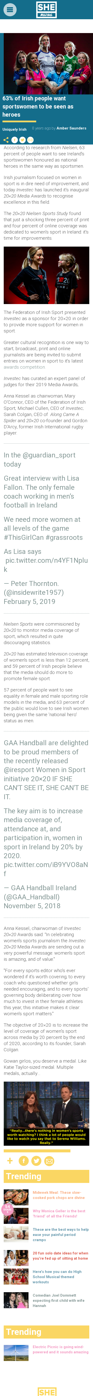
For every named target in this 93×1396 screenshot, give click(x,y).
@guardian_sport (49, 455)
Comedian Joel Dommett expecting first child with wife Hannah (59, 1300)
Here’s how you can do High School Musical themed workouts (57, 1276)
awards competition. (25, 367)
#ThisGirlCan (24, 537)
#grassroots (64, 537)
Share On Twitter (22, 140)
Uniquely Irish (14, 129)
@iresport (19, 770)
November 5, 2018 (32, 906)
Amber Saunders (71, 128)
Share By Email (30, 140)
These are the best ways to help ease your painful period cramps (61, 1234)
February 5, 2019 (30, 602)
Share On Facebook (14, 140)
